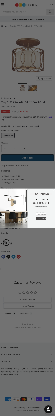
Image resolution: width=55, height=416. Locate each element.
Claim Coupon (41, 218)
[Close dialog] (53, 189)
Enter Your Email (40, 212)
